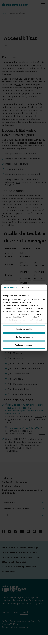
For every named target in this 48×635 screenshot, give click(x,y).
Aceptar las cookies (24, 329)
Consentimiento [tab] (10, 287)
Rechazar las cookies (24, 345)
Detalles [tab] (25, 287)
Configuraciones (23, 337)
